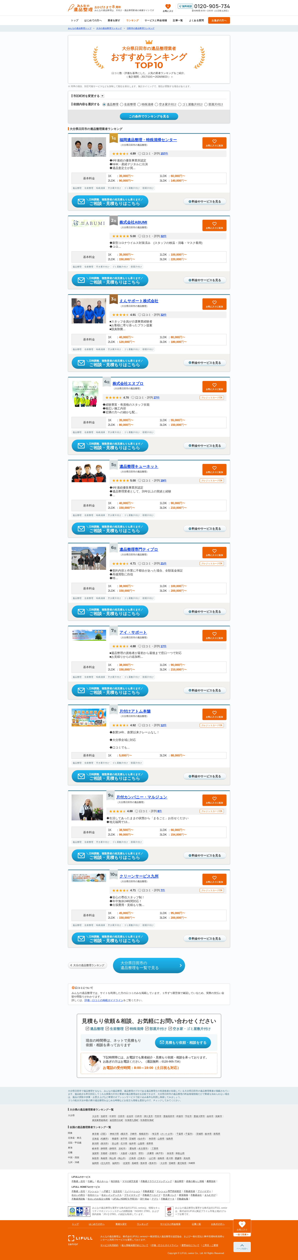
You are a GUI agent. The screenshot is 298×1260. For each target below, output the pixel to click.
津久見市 (148, 1116)
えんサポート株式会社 (139, 301)
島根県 (104, 1158)
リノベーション (132, 1191)
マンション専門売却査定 (169, 1191)
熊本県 (143, 1163)
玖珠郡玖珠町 (147, 1120)
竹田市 (158, 1116)
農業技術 (211, 1181)
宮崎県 (172, 1163)
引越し (91, 1181)
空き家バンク (169, 1195)
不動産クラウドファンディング (156, 1181)
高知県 (186, 1158)
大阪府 (124, 1153)
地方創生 (115, 1181)
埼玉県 (155, 1134)
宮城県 (132, 1138)
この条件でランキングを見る (149, 116)
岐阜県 (95, 1148)
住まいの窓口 (78, 1195)
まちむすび (210, 1195)
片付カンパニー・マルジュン (141, 797)
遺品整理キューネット (139, 466)
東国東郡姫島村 (100, 1120)
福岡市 (115, 1163)
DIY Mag (144, 1199)
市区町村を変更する (86, 96)
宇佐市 (188, 1116)
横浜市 (124, 1134)
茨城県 (199, 1134)
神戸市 (159, 1153)
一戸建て (105, 1191)
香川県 (169, 1158)
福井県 (132, 1143)
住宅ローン (93, 1195)
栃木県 (208, 1134)
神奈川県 (114, 1134)
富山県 (115, 1143)
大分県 (163, 1163)
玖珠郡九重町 (131, 1120)
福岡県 (95, 1163)
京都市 (113, 1153)
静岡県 (104, 1148)
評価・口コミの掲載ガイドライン (104, 1000)
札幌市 (104, 1138)
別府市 (104, 1116)
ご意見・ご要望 (210, 1245)
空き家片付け (168, 104)
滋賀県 (95, 1153)
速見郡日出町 (116, 1120)
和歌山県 (180, 1153)
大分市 (95, 1116)
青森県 (115, 1138)
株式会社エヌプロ (128, 383)
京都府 (104, 1153)
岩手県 (124, 1138)
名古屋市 (142, 1148)
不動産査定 (148, 1191)
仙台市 (141, 1138)
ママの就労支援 (130, 1181)
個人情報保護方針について (134, 1245)
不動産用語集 (78, 1199)
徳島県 (161, 1158)
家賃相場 (183, 1195)
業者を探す (114, 20)
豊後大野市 (199, 1116)
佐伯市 (130, 1116)
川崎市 (133, 1134)
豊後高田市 (169, 1116)
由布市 (210, 1116)
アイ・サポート (133, 632)
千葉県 (179, 1134)
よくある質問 (196, 20)
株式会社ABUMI (133, 222)
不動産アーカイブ (151, 1195)
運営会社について (190, 1245)
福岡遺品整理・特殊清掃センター (148, 140)
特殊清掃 (147, 104)
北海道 (95, 1138)
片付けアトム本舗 (135, 711)
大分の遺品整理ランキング (88, 965)
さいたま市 (166, 1134)
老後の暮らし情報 (195, 1181)
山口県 (152, 1158)
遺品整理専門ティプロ (139, 549)
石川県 (124, 1143)
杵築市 (179, 1116)
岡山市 (121, 1158)
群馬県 (216, 1134)
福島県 (169, 1138)
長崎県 (135, 1163)
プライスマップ (132, 1195)
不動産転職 (182, 1199)
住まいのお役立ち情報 (99, 1199)
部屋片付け (215, 104)
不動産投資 (189, 1191)
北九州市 (105, 1163)
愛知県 (133, 1148)
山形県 (161, 1138)
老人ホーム (102, 1181)
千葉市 (188, 1134)
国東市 (218, 1116)
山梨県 (141, 1143)
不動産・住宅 (78, 1181)
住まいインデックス (111, 1195)
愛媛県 (178, 1158)
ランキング (132, 20)
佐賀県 (126, 1163)
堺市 (140, 1153)
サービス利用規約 (109, 1245)
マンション (93, 1191)
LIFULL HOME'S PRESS (125, 1199)
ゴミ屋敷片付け (192, 104)
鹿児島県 (181, 1163)
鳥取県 (95, 1158)
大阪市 (133, 1153)
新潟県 (95, 1143)
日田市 (121, 1116)
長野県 (149, 1143)
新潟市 (104, 1143)
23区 (103, 1134)
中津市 (112, 1116)
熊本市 (152, 1163)
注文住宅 (117, 1191)
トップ (74, 20)
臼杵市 (138, 1116)
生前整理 (130, 104)
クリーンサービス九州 (139, 876)
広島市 (141, 1158)
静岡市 (113, 1148)
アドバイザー (204, 1191)
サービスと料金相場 (156, 20)
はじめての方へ (93, 20)
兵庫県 (150, 1153)
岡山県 (112, 1158)
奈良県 (170, 1153)
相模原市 (143, 1134)
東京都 (95, 1134)
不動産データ (167, 1199)
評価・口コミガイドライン (164, 1245)
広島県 (132, 1158)
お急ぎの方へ (219, 20)
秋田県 (152, 1138)
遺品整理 (112, 104)
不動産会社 (196, 1195)
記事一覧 (178, 20)
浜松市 (122, 1148)
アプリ (155, 1199)
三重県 (155, 1148)
